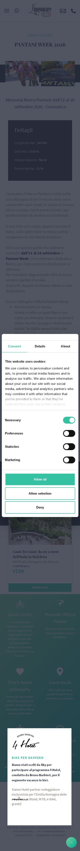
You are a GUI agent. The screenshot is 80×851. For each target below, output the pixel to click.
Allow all (40, 479)
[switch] (69, 433)
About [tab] (65, 346)
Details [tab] (40, 346)
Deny (40, 507)
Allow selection (40, 493)
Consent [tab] (14, 346)
